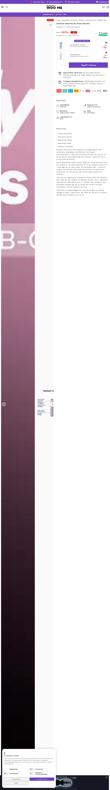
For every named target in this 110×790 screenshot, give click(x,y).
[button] (52, 404)
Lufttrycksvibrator (72, 27)
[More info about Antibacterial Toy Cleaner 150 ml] (106, 52)
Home (58, 20)
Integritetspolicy (48, 751)
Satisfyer (60, 27)
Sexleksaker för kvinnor (69, 20)
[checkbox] (6, 769)
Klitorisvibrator (91, 20)
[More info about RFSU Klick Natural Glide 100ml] (106, 43)
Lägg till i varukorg (88, 65)
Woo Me (54, 8)
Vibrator (81, 20)
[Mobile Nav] (2, 7)
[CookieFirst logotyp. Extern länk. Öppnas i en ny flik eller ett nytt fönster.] (4, 753)
